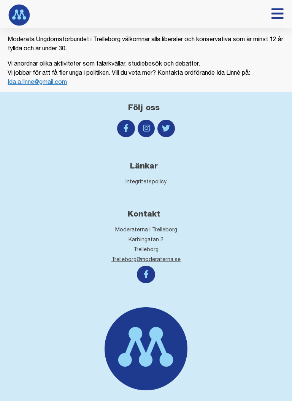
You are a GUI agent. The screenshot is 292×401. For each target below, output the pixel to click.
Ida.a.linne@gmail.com (37, 81)
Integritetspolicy (146, 181)
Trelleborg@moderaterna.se (146, 259)
